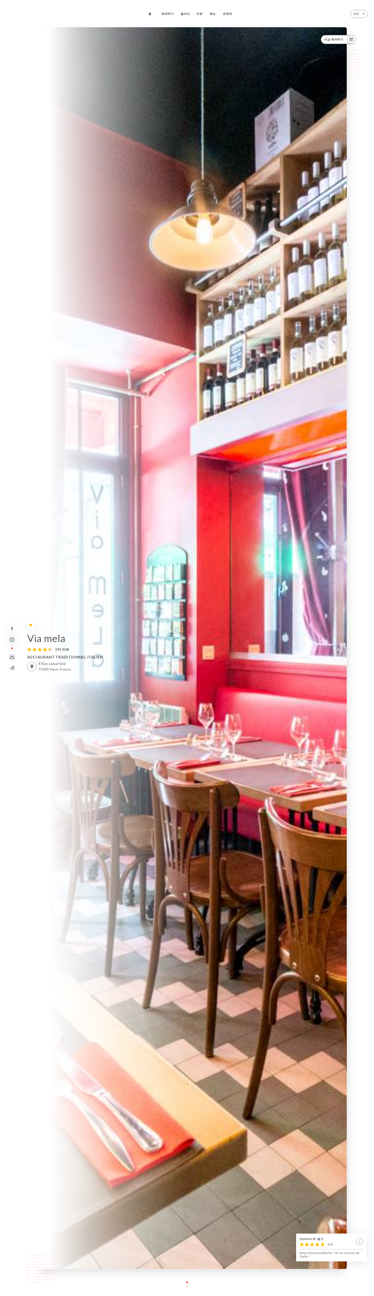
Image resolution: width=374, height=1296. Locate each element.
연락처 (227, 13)
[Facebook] (12, 628)
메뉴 (213, 13)
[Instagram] (12, 639)
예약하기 (167, 13)
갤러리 (185, 13)
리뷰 (200, 13)
